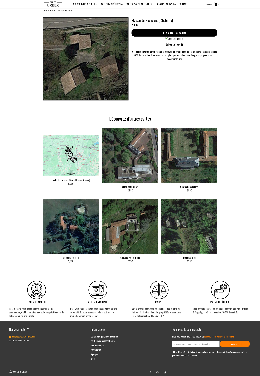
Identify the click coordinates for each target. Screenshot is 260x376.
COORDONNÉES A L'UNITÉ (84, 4)
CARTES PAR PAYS (165, 4)
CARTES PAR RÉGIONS (111, 4)
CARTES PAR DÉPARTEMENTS (139, 4)
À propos (94, 354)
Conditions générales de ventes (104, 336)
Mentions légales (98, 345)
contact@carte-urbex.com (23, 336)
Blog (93, 358)
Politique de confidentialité (103, 340)
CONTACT (183, 4)
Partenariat (96, 349)
